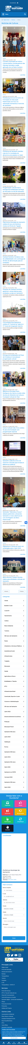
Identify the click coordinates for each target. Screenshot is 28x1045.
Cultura (4, 58)
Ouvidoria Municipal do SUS (8, 1018)
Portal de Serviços (6, 990)
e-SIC (3, 982)
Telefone (5, 899)
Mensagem (5, 924)
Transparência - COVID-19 (8, 984)
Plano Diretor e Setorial (7, 1016)
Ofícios (3, 1001)
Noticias (4, 974)
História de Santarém (7, 971)
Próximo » (22, 591)
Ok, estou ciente (14, 1038)
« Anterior (6, 591)
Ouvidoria (4, 980)
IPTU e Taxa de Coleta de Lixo (9, 993)
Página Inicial (6, 19)
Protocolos (4, 1006)
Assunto (5, 918)
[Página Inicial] (14, 8)
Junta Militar (5, 1025)
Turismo (4, 978)
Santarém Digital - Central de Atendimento (12, 999)
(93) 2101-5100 (12, 879)
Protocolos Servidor (6, 1004)
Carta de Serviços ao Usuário (9, 997)
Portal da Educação (6, 969)
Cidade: (4, 912)
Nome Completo (7, 887)
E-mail (4, 893)
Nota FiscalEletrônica (7, 1020)
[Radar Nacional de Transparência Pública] (14, 960)
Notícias (13, 19)
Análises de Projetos (7, 1008)
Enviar (14, 938)
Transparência (5, 976)
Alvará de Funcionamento (8, 995)
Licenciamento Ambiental (8, 1014)
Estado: (4, 906)
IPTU (3, 1023)
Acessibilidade (13, 2)
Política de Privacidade (19, 1035)
